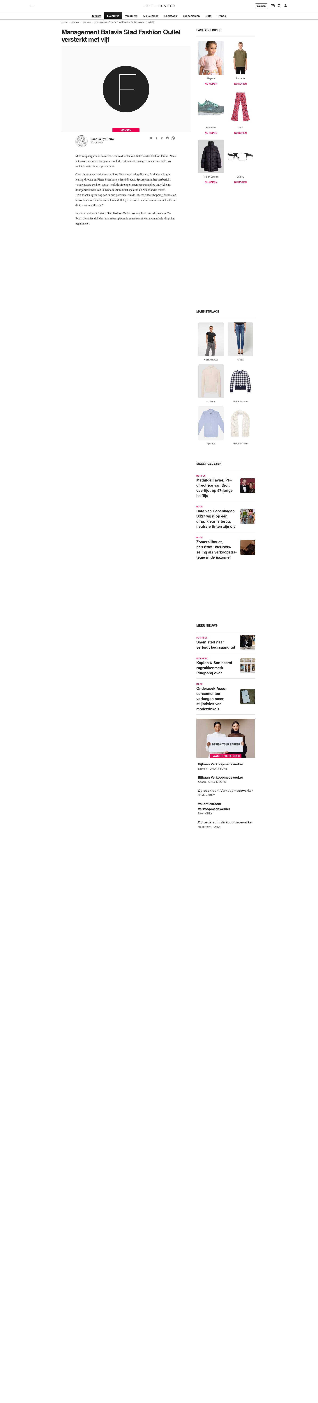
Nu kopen (211, 83)
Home (64, 22)
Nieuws (75, 22)
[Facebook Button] (156, 138)
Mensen (87, 22)
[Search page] (279, 6)
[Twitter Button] (151, 138)
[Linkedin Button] (162, 138)
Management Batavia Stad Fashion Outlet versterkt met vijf (124, 22)
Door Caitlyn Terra (102, 139)
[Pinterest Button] (167, 138)
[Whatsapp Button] (173, 138)
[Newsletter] (272, 6)
